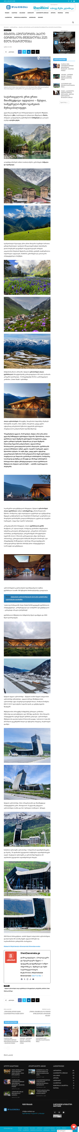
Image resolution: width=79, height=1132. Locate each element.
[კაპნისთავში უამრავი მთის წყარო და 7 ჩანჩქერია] (7, 1093)
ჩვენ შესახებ (26, 1113)
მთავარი (6, 27)
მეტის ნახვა (63, 102)
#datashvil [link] (7, 946)
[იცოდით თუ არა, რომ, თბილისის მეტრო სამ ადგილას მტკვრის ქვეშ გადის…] (32, 1071)
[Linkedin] (29, 52)
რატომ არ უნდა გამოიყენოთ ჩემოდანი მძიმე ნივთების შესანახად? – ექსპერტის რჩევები (67, 67)
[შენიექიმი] (74, 1127)
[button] (73, 22)
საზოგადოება (14, 27)
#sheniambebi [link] (24, 946)
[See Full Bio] (42, 975)
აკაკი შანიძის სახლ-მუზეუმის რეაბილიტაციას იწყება (43, 1040)
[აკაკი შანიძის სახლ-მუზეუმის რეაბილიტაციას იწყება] (43, 1031)
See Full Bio (36, 976)
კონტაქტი (41, 1113)
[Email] (33, 52)
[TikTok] (30, 980)
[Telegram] (74, 1)
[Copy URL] (38, 52)
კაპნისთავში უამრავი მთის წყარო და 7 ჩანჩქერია (17, 1093)
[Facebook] (69, 1)
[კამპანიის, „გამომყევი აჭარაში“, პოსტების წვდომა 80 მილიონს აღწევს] (27, 1031)
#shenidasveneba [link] (34, 946)
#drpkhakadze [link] (15, 946)
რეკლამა (34, 1113)
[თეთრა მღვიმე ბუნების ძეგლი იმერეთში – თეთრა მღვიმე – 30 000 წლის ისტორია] (7, 1071)
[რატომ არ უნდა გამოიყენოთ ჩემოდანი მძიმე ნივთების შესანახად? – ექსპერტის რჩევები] (11, 1031)
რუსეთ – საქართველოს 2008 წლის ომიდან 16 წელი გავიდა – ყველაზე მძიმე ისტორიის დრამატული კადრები (67, 94)
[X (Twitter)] (24, 980)
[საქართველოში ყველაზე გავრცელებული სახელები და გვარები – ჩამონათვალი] (32, 1082)
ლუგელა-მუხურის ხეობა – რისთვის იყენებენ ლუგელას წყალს (43, 1092)
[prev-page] (5, 1048)
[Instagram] (71, 1)
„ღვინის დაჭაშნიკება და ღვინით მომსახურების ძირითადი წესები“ (39, 1014)
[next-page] (8, 1048)
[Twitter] (24, 52)
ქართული (62, 1131)
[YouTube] (33, 980)
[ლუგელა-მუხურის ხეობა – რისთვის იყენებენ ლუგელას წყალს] (32, 1092)
